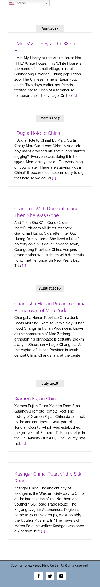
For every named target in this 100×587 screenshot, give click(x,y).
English (20, 3)
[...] (75, 96)
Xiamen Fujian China (36, 398)
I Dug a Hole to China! (38, 133)
